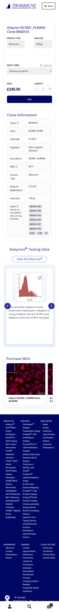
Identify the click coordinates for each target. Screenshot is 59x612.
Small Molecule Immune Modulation (30, 527)
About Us (10, 548)
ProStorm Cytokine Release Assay (30, 477)
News (45, 424)
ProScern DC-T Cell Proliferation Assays (30, 447)
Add (29, 99)
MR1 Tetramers (12, 497)
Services (25, 421)
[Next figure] (51, 306)
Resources (46, 421)
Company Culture (30, 581)
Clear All (47, 65)
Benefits (26, 584)
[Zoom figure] (39, 278)
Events (46, 428)
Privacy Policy (49, 554)
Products (9, 421)
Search (29, 606)
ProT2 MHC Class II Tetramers (11, 474)
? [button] (17, 123)
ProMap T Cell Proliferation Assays (29, 437)
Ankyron (10, 424)
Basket (45, 604)
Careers (25, 544)
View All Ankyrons (29, 259)
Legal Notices (48, 544)
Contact (9, 551)
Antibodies (11, 517)
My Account (10, 606)
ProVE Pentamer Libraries (10, 454)
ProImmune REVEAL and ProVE (28, 467)
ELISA (33, 186)
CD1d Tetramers (13, 494)
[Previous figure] (7, 306)
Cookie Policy (49, 558)
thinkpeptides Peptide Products (12, 504)
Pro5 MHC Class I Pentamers (11, 431)
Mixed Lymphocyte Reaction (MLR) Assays (31, 457)
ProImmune (9, 544)
